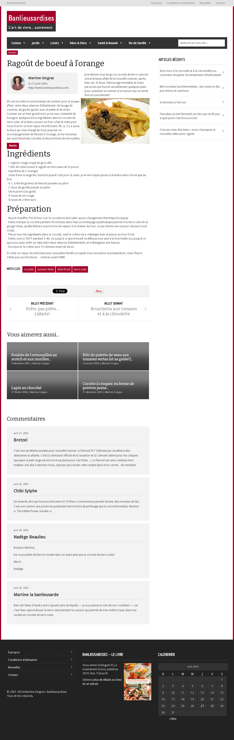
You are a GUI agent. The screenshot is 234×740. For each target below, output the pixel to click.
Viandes (12, 52)
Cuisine (14, 44)
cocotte (29, 269)
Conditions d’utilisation (181, 3)
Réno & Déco (76, 44)
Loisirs (52, 44)
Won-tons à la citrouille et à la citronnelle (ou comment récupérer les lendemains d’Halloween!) (190, 73)
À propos (156, 3)
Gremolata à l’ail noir (173, 102)
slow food (63, 269)
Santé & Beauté (105, 44)
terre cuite (80, 269)
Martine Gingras (41, 78)
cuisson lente (45, 269)
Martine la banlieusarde (36, 594)
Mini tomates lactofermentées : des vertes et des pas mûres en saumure (190, 88)
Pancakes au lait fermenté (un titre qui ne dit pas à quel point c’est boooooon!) (190, 116)
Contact (220, 3)
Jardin (33, 44)
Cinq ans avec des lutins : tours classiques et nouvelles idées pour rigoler (187, 131)
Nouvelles (205, 3)
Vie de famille (135, 44)
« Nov (172, 718)
